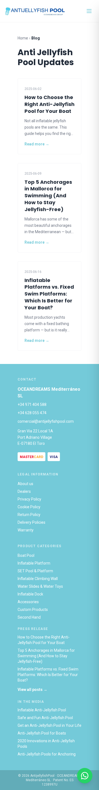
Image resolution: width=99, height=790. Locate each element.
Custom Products (33, 609)
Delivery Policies (31, 522)
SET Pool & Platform (35, 571)
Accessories (28, 602)
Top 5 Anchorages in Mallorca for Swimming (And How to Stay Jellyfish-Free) (46, 656)
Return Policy (29, 514)
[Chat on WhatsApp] (84, 775)
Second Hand (29, 617)
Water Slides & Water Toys (40, 586)
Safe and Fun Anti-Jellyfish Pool (45, 717)
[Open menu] (89, 11)
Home (23, 38)
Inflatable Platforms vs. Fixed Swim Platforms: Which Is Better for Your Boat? (48, 674)
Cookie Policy (29, 507)
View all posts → (32, 689)
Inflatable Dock (30, 594)
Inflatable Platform (34, 563)
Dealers (24, 491)
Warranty (26, 530)
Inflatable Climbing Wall (38, 578)
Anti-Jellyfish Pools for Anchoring (47, 754)
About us (25, 484)
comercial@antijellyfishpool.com (46, 421)
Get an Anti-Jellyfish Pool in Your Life (49, 725)
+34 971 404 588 (32, 404)
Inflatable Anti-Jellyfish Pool (42, 710)
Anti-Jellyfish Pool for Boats (42, 733)
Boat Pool (26, 555)
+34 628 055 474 (32, 413)
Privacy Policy (29, 499)
